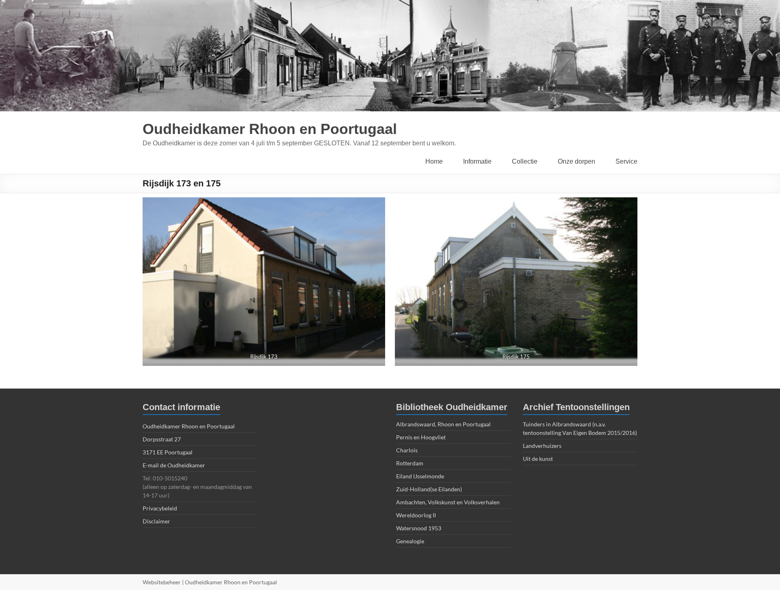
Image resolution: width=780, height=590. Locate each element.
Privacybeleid (160, 508)
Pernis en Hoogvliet (421, 437)
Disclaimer (156, 521)
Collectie (524, 161)
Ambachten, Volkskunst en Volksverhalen (448, 502)
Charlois (407, 450)
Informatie (477, 161)
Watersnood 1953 (418, 528)
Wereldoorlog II (416, 515)
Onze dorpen (576, 161)
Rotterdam (409, 463)
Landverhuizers (542, 445)
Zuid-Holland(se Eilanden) (429, 489)
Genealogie (410, 541)
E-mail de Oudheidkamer (174, 465)
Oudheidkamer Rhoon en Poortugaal (270, 129)
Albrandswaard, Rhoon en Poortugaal (443, 424)
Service (626, 161)
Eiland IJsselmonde (420, 476)
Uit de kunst (538, 458)
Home (434, 161)
